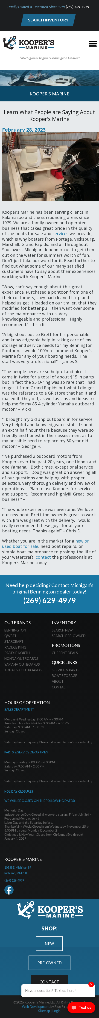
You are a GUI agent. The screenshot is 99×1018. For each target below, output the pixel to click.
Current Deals (65, 653)
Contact (60, 687)
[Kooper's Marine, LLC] (28, 48)
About (58, 681)
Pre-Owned (49, 962)
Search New (62, 630)
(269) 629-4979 (49, 600)
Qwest (10, 636)
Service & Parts (65, 670)
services (60, 233)
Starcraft (13, 641)
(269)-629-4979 (77, 7)
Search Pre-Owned (69, 636)
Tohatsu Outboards (23, 670)
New (49, 943)
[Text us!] (81, 1008)
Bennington (15, 630)
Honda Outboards (21, 659)
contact (43, 557)
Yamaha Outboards (22, 664)
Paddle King (15, 647)
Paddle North (17, 653)
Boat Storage (64, 676)
